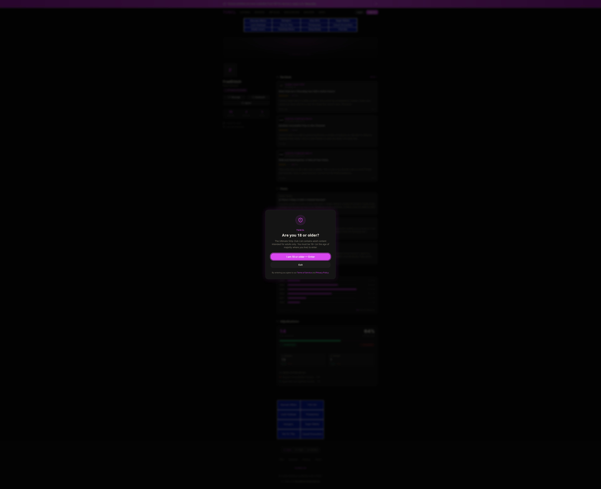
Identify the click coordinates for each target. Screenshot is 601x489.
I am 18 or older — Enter (300, 256)
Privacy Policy (322, 272)
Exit (300, 264)
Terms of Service (304, 272)
